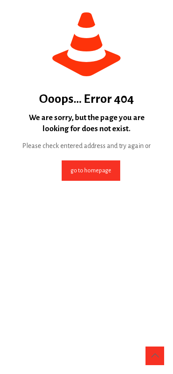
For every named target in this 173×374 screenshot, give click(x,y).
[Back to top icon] (154, 356)
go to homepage (91, 171)
